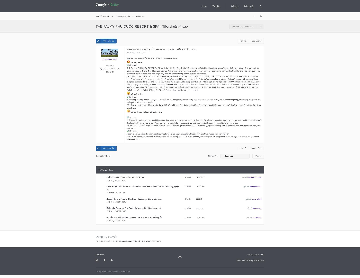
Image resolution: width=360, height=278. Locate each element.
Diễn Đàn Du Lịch (102, 16)
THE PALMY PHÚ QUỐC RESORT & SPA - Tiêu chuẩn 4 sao (142, 26)
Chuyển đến (213, 156)
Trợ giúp (216, 6)
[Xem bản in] (260, 16)
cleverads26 (256, 199)
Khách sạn (140, 16)
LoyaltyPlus (257, 218)
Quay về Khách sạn (103, 156)
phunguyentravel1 (110, 59)
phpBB (104, 271)
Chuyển (258, 156)
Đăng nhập (249, 6)
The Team (100, 254)
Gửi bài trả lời (108, 41)
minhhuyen (257, 208)
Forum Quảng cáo (123, 16)
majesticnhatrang (254, 177)
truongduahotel (255, 187)
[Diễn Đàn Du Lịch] (108, 5)
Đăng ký (235, 6)
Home (204, 6)
